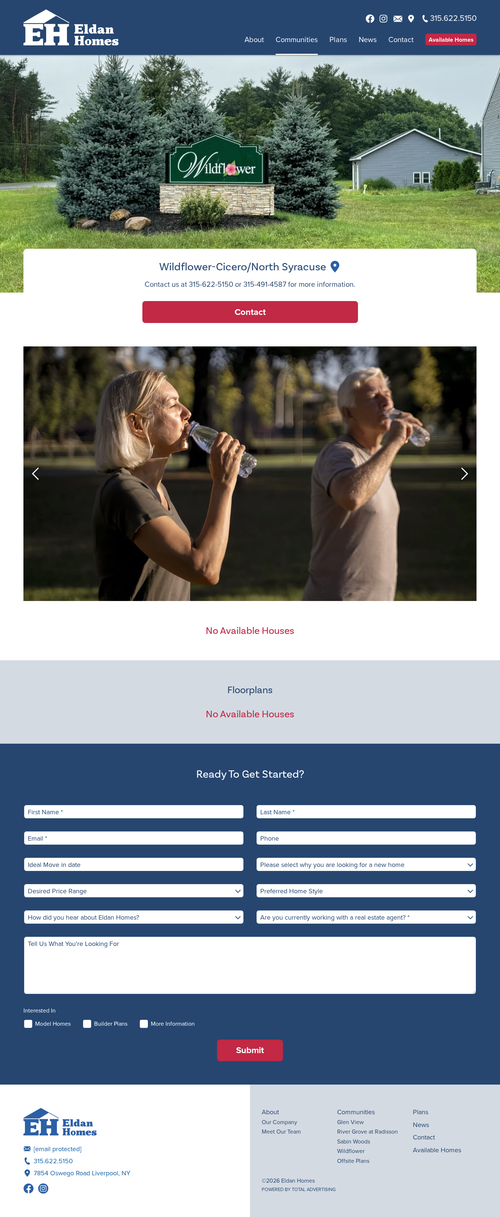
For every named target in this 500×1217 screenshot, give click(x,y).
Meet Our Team (281, 1131)
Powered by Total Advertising (299, 1189)
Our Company (279, 1122)
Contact (401, 39)
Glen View (350, 1122)
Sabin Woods (353, 1141)
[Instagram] (43, 1188)
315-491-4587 (264, 284)
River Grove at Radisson (367, 1131)
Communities (297, 39)
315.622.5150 (53, 1160)
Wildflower (351, 1151)
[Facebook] (28, 1188)
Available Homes (451, 39)
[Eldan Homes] (71, 27)
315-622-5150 (211, 284)
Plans (338, 39)
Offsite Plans (353, 1161)
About (254, 39)
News (368, 39)
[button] (36, 473)
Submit (250, 1050)
